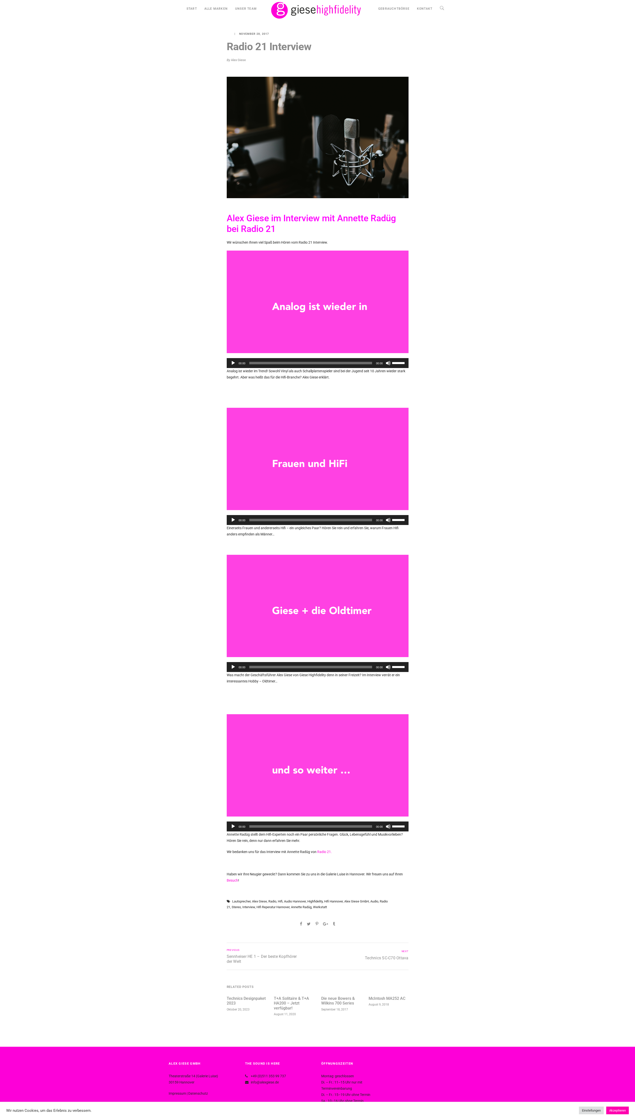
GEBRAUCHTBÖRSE (394, 8)
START (192, 8)
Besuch (232, 880)
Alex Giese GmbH (356, 901)
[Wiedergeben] (233, 363)
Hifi (280, 901)
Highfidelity (315, 901)
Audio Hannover (295, 901)
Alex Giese (238, 60)
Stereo (236, 907)
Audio (374, 901)
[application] (318, 363)
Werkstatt (320, 907)
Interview (248, 907)
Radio (272, 901)
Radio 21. (324, 852)
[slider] (399, 362)
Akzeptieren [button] (617, 1110)
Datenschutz (198, 1093)
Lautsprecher (241, 901)
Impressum (177, 1093)
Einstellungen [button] (591, 1110)
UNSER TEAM (246, 8)
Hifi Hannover (333, 901)
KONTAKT (424, 8)
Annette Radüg (301, 907)
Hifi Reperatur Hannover (272, 907)
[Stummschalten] (388, 363)
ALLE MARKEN (216, 8)
